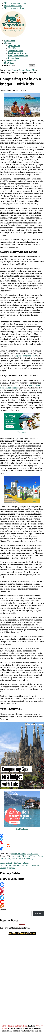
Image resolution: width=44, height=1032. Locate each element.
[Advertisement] (15, 967)
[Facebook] (22, 835)
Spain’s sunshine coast (26, 355)
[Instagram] (22, 889)
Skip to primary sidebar (14, 8)
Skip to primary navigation (16, 3)
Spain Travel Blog (25, 858)
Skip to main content (13, 5)
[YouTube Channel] (22, 902)
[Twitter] (22, 839)
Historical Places (29, 856)
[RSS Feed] (22, 906)
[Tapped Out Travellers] (13, 36)
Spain (14, 858)
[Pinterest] (22, 842)
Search (7, 65)
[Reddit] (22, 845)
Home (14, 70)
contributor (17, 856)
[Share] (22, 848)
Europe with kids (18, 853)
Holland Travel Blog (27, 70)
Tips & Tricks (32, 853)
